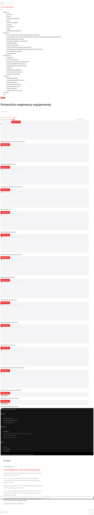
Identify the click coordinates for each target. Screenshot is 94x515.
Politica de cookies (8, 422)
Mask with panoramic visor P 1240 (9, 322)
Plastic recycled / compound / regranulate (18, 47)
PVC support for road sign (14, 51)
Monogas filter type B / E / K (8, 345)
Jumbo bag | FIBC (11, 43)
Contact (3, 98)
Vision (8, 20)
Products (6, 32)
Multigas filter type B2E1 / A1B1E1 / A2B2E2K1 (12, 367)
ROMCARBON (4, 111)
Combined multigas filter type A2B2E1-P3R (12, 186)
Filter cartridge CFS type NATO (8, 232)
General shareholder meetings (15, 80)
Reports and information (13, 84)
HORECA (9, 67)
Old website (7, 451)
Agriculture (9, 57)
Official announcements (13, 30)
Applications (7, 55)
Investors (6, 76)
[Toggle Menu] (1, 9)
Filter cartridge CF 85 (6, 209)
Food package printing (13, 74)
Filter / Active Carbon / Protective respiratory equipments (23, 35)
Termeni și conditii (8, 418)
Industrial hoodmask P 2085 (8, 277)
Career (5, 447)
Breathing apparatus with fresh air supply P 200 (13, 141)
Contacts (6, 92)
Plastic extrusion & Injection (14, 72)
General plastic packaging (14, 70)
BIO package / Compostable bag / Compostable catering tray (24, 49)
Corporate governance (13, 18)
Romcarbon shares (11, 78)
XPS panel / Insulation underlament (17, 41)
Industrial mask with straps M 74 (9, 299)
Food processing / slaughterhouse (16, 65)
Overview (9, 14)
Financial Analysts (11, 88)
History (8, 16)
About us (6, 12)
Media (8, 28)
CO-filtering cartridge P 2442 (8, 164)
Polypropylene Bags (12, 45)
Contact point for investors (14, 90)
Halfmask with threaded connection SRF (11, 254)
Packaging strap (11, 53)
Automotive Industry (12, 59)
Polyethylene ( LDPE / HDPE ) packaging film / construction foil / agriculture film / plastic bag (33, 37)
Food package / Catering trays (15, 39)
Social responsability (12, 22)
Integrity (9, 24)
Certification (10, 26)
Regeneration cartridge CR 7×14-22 (10, 398)
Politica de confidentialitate (10, 420)
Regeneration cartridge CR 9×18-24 (10, 406)
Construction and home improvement (17, 61)
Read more (16, 122)
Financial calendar (11, 82)
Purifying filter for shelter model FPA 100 (11, 390)
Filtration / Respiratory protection (16, 63)
